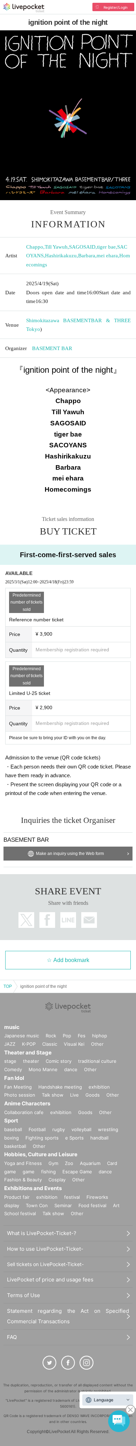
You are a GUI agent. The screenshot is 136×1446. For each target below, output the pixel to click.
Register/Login (116, 7)
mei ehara (107, 255)
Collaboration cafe (24, 1112)
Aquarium (90, 1163)
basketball (15, 1146)
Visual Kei (74, 1044)
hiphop (99, 1035)
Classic (49, 1044)
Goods (92, 1095)
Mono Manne (43, 1069)
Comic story (58, 1061)
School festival (20, 1213)
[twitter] (49, 1363)
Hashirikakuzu (61, 255)
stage (10, 1061)
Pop (67, 1035)
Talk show (52, 1095)
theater (31, 1061)
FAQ (12, 1337)
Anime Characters (27, 1103)
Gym (53, 1163)
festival (72, 1197)
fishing (48, 1171)
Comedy (13, 1069)
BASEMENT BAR (52, 348)
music (12, 1027)
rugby (58, 1129)
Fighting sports (42, 1138)
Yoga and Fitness (23, 1163)
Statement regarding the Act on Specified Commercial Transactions (68, 1316)
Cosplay (57, 1179)
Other (97, 1044)
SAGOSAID (82, 247)
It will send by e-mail (89, 920)
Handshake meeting (60, 1087)
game (29, 1171)
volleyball (81, 1129)
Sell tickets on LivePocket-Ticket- (45, 1264)
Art (116, 1205)
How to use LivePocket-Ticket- (45, 1249)
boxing (11, 1138)
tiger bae (106, 247)
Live (74, 1095)
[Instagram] (86, 1363)
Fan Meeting (18, 1087)
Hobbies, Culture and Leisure (40, 1154)
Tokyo (33, 329)
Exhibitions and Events (33, 1188)
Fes (81, 1035)
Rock (51, 1035)
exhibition (99, 1087)
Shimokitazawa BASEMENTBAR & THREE (78, 320)
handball (99, 1138)
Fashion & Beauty (23, 1179)
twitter (26, 920)
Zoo (69, 1163)
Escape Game (77, 1171)
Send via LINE (68, 920)
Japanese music (21, 1035)
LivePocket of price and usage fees (50, 1279)
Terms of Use (23, 1295)
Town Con (37, 1205)
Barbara (86, 255)
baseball (13, 1129)
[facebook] (68, 1363)
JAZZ (9, 1044)
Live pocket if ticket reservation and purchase (23, 8)
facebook (47, 920)
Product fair (17, 1197)
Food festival (92, 1205)
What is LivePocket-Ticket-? (41, 1233)
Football (37, 1129)
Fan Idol (14, 1078)
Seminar (63, 1205)
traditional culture (97, 1061)
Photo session (19, 1095)
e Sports (74, 1138)
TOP (7, 986)
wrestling (108, 1129)
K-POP (29, 1044)
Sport (11, 1120)
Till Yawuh (56, 247)
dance (70, 1069)
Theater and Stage (28, 1052)
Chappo (34, 247)
